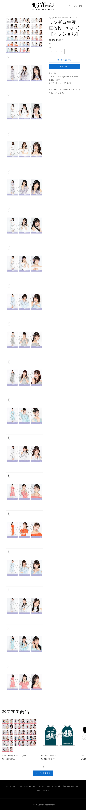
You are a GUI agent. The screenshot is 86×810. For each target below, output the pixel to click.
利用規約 (57, 786)
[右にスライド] (47, 766)
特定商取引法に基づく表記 (70, 786)
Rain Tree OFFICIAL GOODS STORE (44, 805)
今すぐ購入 (64, 66)
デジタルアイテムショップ (45, 786)
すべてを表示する (43, 773)
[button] (4, 5)
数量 (50, 47)
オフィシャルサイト (12, 786)
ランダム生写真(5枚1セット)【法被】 (14, 756)
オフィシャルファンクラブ (27, 786)
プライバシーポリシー (43, 790)
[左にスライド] (38, 766)
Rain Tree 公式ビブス (48, 756)
